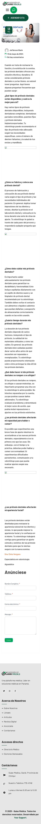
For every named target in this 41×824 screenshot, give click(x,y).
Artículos (8, 717)
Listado (7, 712)
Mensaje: (9, 614)
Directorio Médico (11, 749)
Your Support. (20, 817)
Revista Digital (10, 721)
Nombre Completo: (12, 584)
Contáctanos (9, 730)
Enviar (9, 640)
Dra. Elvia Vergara (12, 554)
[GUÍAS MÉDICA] (12, 3)
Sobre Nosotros (10, 708)
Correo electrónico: (12, 604)
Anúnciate (8, 726)
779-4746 (28, 783)
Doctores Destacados (13, 754)
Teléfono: (9, 594)
